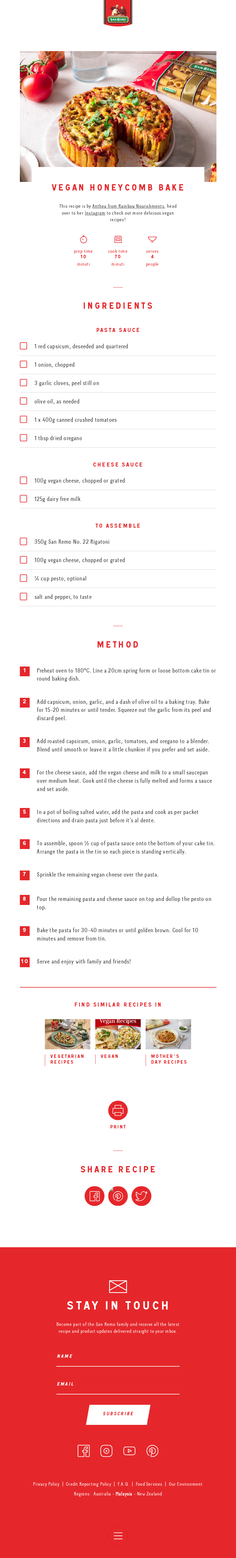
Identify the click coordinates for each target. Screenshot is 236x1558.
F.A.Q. (124, 1484)
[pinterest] (152, 1449)
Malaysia (125, 1494)
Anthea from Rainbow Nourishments (128, 206)
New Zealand (149, 1494)
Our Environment (186, 1484)
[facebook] (83, 1449)
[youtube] (129, 1449)
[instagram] (106, 1449)
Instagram (95, 213)
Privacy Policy (46, 1484)
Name (65, 1357)
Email (66, 1384)
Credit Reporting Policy (88, 1484)
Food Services (149, 1484)
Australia (103, 1494)
